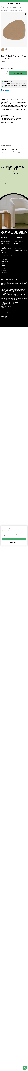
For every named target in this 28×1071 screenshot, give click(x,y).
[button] (24, 3)
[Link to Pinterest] (2, 312)
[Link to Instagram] (8, 312)
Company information (6, 248)
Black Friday (3, 270)
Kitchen (16, 246)
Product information (6, 128)
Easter (2, 263)
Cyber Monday (4, 272)
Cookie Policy (4, 252)
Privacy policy (4, 246)
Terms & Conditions (5, 245)
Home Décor (17, 245)
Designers (3, 253)
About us (3, 250)
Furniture (16, 239)
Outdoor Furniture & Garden (20, 250)
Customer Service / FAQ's (7, 239)
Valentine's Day (4, 261)
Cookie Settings (14, 542)
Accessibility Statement (6, 255)
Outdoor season (4, 266)
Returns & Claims (5, 243)
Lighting (16, 243)
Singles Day (3, 268)
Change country (4, 286)
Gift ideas (3, 265)
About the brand (5, 132)
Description (4, 96)
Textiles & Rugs (17, 248)
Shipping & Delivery (5, 241)
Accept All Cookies (14, 539)
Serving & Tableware (19, 241)
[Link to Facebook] (5, 312)
